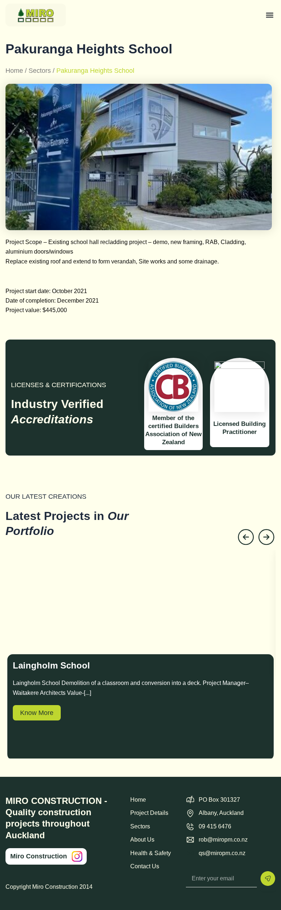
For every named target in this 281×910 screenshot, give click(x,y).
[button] (270, 15)
